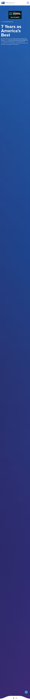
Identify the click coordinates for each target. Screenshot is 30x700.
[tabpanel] (15, 352)
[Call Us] (26, 692)
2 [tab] (16, 698)
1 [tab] (13, 698)
